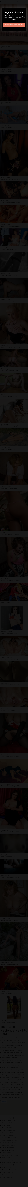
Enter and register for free (14, 25)
